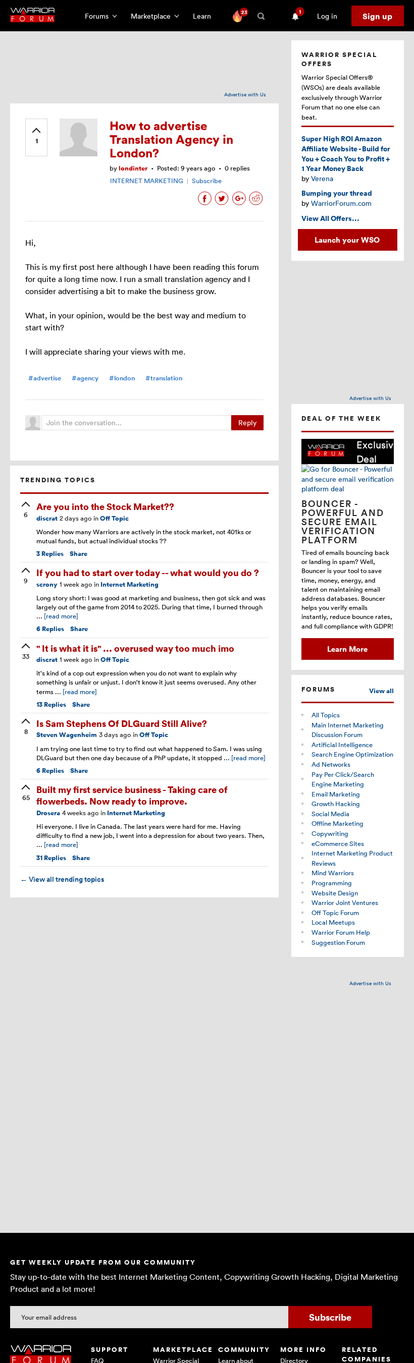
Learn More (347, 648)
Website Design (335, 892)
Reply (247, 422)
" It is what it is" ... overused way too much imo (135, 648)
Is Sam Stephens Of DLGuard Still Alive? (121, 723)
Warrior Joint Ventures (345, 902)
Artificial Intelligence (342, 744)
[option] (347, 549)
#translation (163, 378)
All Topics (326, 714)
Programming (332, 882)
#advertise (44, 378)
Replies (50, 553)
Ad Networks (331, 764)
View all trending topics (62, 879)
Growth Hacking (336, 803)
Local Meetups (333, 922)
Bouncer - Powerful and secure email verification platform (342, 521)
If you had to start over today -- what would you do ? (147, 572)
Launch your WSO (347, 239)
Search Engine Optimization (352, 754)
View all (381, 691)
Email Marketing (336, 794)
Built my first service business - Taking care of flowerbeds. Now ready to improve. (132, 795)
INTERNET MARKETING (146, 180)
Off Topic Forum (335, 912)
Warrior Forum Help (341, 932)
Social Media (330, 813)
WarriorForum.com (341, 203)
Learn (205, 16)
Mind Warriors (333, 872)
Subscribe (207, 180)
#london (122, 378)
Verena (322, 178)
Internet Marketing (129, 584)
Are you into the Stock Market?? (105, 506)
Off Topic (114, 518)
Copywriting (330, 833)
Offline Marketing (338, 823)
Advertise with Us (245, 94)
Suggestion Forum (338, 942)
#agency (85, 378)
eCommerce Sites (338, 843)
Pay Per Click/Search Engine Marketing (343, 779)
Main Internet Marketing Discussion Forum (348, 730)
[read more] (61, 615)
